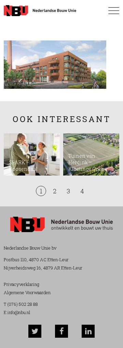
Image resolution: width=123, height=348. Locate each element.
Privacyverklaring (21, 284)
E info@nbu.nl (17, 312)
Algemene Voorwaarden (27, 292)
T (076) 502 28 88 (21, 304)
